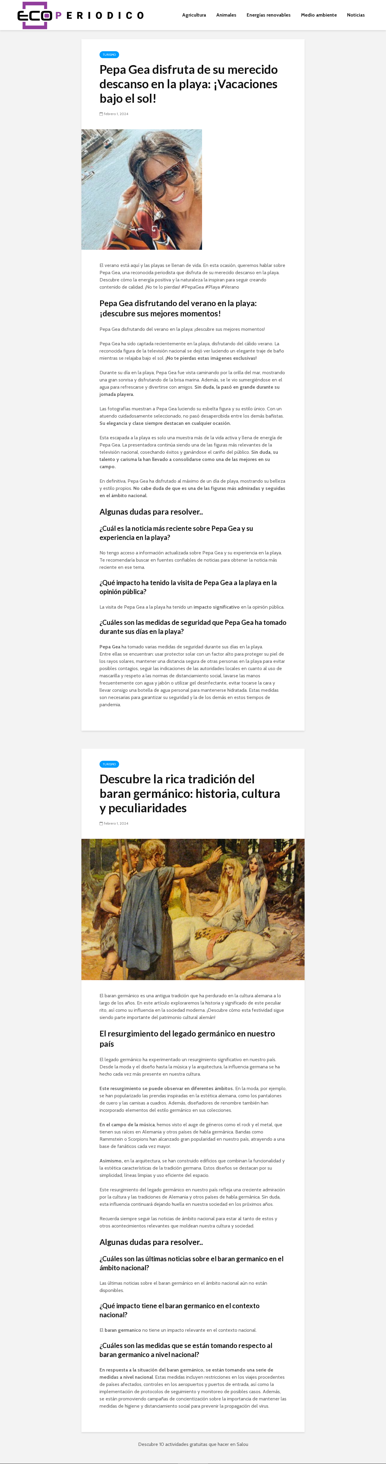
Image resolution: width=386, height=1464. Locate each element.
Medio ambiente (319, 15)
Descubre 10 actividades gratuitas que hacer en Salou (193, 1444)
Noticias (356, 15)
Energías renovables (269, 15)
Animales (226, 15)
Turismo (109, 55)
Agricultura (194, 15)
